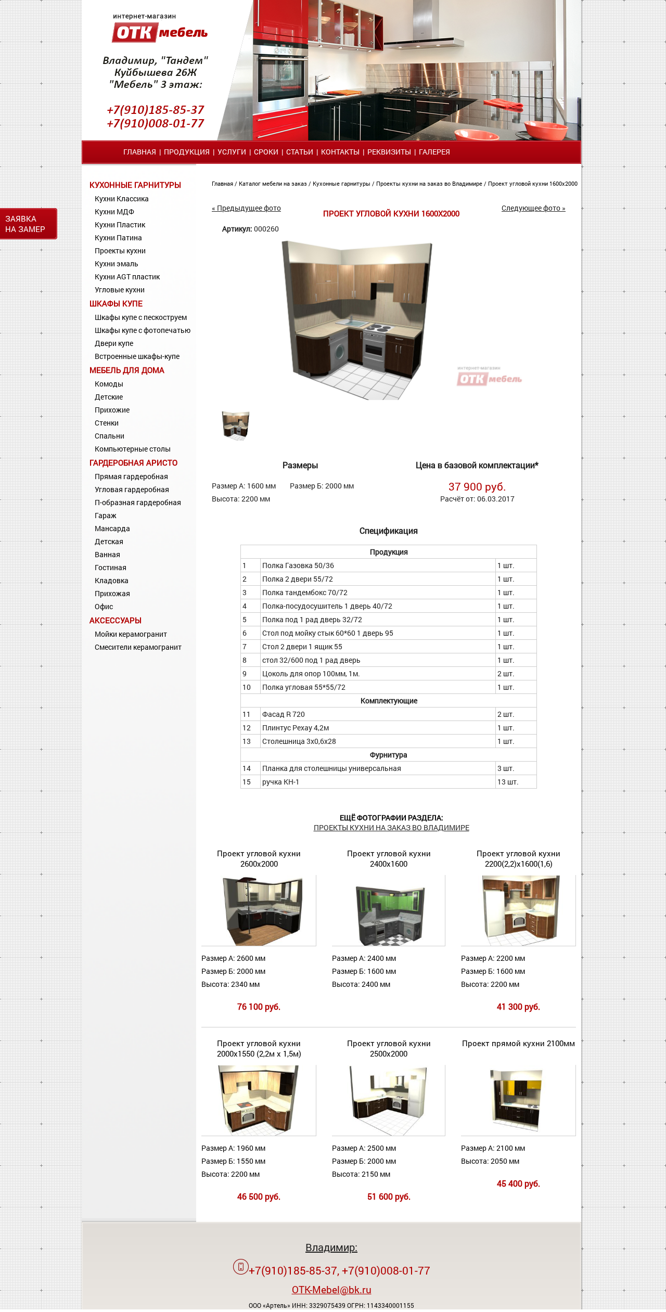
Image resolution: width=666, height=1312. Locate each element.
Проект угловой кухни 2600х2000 (259, 858)
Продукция (187, 152)
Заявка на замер (25, 223)
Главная (139, 152)
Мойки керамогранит (131, 634)
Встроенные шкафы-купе (137, 356)
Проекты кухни (120, 250)
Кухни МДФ (114, 211)
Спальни (109, 436)
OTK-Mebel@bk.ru (332, 1289)
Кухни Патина (118, 237)
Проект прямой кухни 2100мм (518, 1043)
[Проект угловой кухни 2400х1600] (388, 943)
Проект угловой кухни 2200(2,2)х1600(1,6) (518, 858)
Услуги (231, 152)
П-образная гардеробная (138, 502)
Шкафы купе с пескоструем (141, 317)
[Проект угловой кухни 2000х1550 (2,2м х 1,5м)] (260, 1133)
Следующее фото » (534, 208)
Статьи (299, 152)
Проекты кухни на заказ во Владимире (430, 183)
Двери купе (114, 343)
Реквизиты (389, 152)
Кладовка (112, 580)
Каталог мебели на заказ (274, 183)
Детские (109, 397)
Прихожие (112, 410)
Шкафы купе (116, 303)
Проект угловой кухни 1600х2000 (533, 183)
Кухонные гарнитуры (135, 184)
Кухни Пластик (120, 224)
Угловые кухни (120, 289)
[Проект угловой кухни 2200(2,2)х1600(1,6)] (525, 943)
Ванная (107, 554)
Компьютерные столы (133, 449)
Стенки (107, 423)
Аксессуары (115, 620)
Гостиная (110, 567)
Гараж (106, 515)
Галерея (434, 152)
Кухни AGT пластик (127, 276)
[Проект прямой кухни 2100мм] (525, 1133)
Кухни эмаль (116, 263)
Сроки (266, 152)
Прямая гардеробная (131, 476)
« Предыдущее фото (246, 208)
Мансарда (112, 528)
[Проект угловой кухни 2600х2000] (258, 943)
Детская (109, 541)
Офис (104, 606)
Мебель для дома (126, 370)
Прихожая (112, 593)
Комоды (109, 384)
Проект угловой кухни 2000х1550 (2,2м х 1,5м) (259, 1048)
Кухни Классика (122, 198)
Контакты (340, 152)
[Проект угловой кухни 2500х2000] (388, 1133)
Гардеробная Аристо (133, 462)
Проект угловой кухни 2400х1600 (389, 858)
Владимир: (331, 1247)
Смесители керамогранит (138, 647)
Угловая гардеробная (132, 489)
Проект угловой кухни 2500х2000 (389, 1048)
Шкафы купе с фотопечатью (142, 330)
